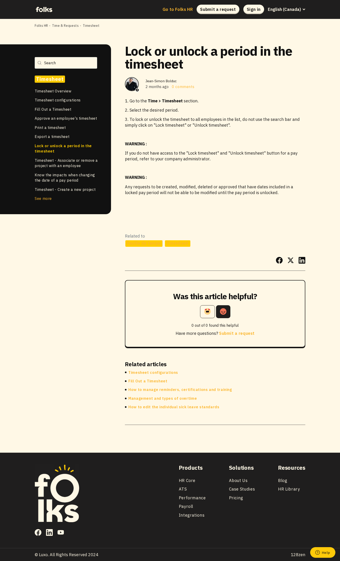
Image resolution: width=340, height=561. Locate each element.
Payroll (186, 506)
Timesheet (91, 26)
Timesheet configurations (58, 100)
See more (43, 198)
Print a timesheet (50, 127)
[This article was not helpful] (223, 311)
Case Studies (242, 489)
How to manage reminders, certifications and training (180, 389)
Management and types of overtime (162, 398)
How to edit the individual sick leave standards (173, 407)
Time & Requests (65, 26)
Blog (282, 480)
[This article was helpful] (207, 311)
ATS (183, 489)
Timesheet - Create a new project (65, 189)
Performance (192, 497)
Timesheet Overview (53, 90)
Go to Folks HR (178, 9)
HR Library (289, 489)
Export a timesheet (52, 136)
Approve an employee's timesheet (66, 118)
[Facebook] (279, 260)
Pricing (236, 497)
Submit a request (218, 9)
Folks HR (41, 26)
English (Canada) (284, 9)
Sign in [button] (254, 9)
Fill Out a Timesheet (53, 109)
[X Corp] (290, 260)
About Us (238, 480)
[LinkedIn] (302, 260)
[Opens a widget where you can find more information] (322, 553)
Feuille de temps (144, 243)
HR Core (187, 480)
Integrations (192, 515)
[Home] (44, 9)
